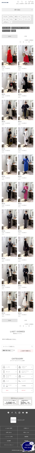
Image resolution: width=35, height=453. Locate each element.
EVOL (11, 19)
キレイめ (5, 19)
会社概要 (9, 440)
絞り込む (17, 10)
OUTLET (24, 390)
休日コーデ (17, 16)
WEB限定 (24, 385)
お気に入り (18, 3)
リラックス (27, 19)
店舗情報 (26, 436)
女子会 (11, 16)
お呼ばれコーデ (7, 22)
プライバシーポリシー (9, 444)
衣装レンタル (26, 432)
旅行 (16, 19)
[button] (32, 42)
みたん (3, 66)
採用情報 (26, 440)
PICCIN (5, 16)
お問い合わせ (9, 432)
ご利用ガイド (26, 428)
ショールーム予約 (9, 436)
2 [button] (23, 42)
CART (29, 2)
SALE (7, 390)
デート (20, 19)
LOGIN (26, 3)
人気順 (25, 36)
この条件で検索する (25, 350)
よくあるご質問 (8, 428)
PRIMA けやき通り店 (6, 68)
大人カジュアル (26, 16)
